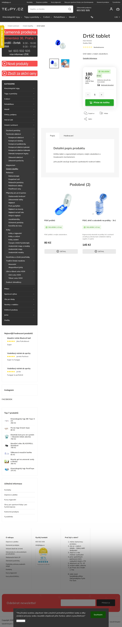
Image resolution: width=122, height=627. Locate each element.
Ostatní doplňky (12, 169)
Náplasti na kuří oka (16, 212)
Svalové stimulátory (13, 282)
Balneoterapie (13, 176)
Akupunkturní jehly (15, 267)
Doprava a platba (41, 2)
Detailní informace (90, 58)
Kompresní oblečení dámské (19, 150)
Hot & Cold (8, 120)
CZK (116, 17)
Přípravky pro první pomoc (16, 193)
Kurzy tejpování (56, 2)
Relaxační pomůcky (15, 182)
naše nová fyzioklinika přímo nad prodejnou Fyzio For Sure (77, 577)
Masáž (6, 109)
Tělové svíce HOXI (15, 278)
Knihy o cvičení (14, 236)
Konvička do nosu (15, 226)
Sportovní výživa (10, 294)
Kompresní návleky (15, 141)
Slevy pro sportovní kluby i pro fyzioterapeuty (78, 2)
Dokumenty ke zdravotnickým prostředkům (16, 553)
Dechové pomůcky (13, 130)
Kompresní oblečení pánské (19, 147)
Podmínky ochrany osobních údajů (15, 565)
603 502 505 (40, 542)
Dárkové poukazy (11, 310)
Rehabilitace (9, 104)
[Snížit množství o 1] (88, 94)
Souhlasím (98, 614)
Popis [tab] (52, 136)
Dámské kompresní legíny (18, 153)
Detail (63, 251)
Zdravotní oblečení (15, 157)
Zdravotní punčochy (16, 161)
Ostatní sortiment (11, 125)
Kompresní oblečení (16, 137)
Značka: (87, 43)
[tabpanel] (61, 222)
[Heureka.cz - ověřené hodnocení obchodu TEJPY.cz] (46, 557)
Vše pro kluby (9, 299)
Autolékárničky (14, 219)
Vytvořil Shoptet (115, 622)
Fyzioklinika (116, 2)
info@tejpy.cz (40, 545)
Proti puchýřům (14, 206)
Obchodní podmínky (13, 561)
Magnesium (10, 165)
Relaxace (9, 172)
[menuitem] (12, 17)
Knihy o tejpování (15, 233)
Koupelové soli (14, 179)
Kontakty (30, 2)
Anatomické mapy (15, 249)
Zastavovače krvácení (16, 196)
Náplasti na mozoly (15, 209)
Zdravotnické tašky (15, 199)
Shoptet (9, 624)
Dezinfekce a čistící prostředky (18, 257)
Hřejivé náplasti (14, 215)
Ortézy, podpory (10, 114)
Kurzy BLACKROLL (12, 576)
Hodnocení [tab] (69, 136)
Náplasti (11, 203)
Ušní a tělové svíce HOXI (15, 271)
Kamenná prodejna (103, 2)
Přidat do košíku (101, 102)
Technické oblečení (13, 134)
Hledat (69, 9)
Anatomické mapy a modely (19, 246)
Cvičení (7, 99)
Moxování (12, 264)
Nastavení (20, 621)
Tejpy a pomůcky (10, 94)
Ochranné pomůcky (15, 222)
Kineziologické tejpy (12, 88)
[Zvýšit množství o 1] (101, 94)
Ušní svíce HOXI (14, 275)
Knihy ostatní (13, 240)
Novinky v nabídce (11, 304)
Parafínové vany (14, 189)
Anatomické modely (16, 252)
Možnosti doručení (107, 85)
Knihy (8, 230)
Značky (7, 320)
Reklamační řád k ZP (13, 557)
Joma (6, 315)
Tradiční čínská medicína (15, 261)
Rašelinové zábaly (15, 185)
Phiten (6, 289)
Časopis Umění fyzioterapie (19, 243)
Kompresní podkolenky (17, 144)
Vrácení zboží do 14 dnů (14, 549)
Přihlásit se (106, 603)
